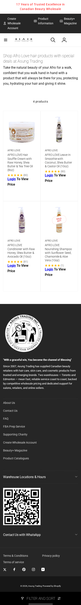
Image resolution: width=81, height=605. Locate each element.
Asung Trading (35, 586)
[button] (5, 40)
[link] (15, 23)
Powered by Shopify (52, 586)
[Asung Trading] (21, 524)
